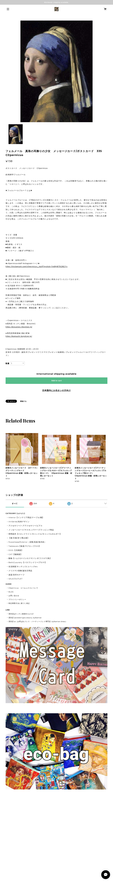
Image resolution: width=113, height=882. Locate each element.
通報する (23, 401)
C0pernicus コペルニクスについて (23, 588)
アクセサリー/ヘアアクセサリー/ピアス (25, 526)
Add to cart (56, 381)
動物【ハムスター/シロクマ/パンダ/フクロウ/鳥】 (30, 558)
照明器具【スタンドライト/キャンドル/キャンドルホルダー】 (35, 534)
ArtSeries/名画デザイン (19, 521)
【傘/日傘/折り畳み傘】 (19, 538)
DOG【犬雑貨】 (16, 550)
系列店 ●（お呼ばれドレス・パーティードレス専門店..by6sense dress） (38, 621)
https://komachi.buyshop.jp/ (19, 336)
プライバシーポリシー (17, 599)
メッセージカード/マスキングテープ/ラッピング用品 (31, 530)
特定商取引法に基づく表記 (19, 603)
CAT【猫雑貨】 (15, 554)
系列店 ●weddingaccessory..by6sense (25, 618)
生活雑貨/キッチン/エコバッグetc (23, 566)
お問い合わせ (14, 596)
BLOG (11, 592)
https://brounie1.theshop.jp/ (19, 327)
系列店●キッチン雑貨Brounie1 (21, 614)
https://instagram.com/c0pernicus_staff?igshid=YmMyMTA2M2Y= (37, 267)
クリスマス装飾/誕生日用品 (20, 570)
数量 (7, 363)
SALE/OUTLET (16, 579)
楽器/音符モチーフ (17, 575)
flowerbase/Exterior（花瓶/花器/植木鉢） (27, 542)
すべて (15, 504)
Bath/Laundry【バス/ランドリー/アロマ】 (28, 562)
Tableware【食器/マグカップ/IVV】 (24, 546)
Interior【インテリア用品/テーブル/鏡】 (26, 517)
